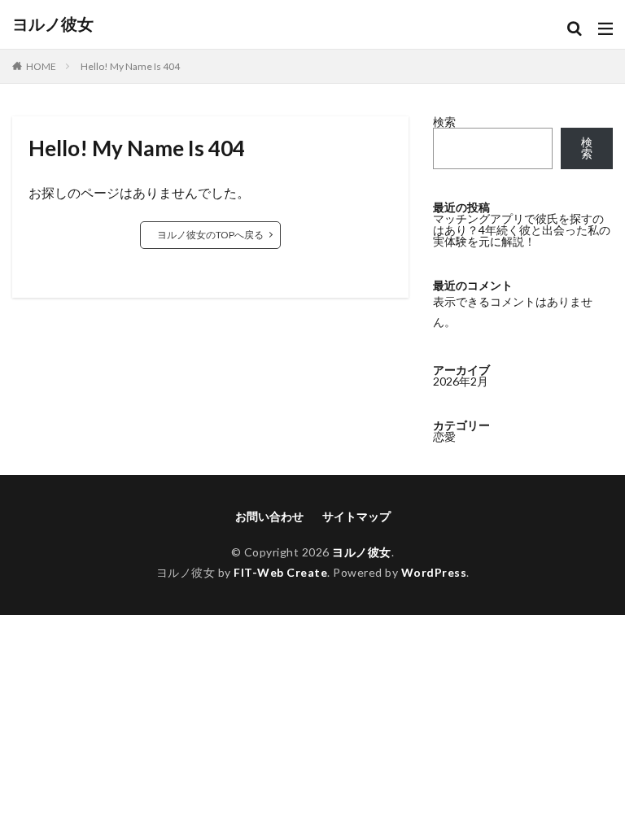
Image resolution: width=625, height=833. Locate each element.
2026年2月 (460, 381)
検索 (444, 122)
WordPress (434, 572)
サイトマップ (356, 516)
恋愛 (444, 436)
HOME (41, 66)
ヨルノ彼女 (53, 24)
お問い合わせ (269, 516)
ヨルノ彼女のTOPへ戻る (210, 235)
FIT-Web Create (280, 572)
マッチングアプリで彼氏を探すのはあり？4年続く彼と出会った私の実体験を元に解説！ (521, 230)
